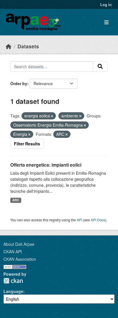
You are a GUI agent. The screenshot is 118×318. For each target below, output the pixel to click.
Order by (18, 83)
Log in (106, 4)
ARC (15, 200)
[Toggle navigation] (106, 22)
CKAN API (12, 251)
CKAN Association (19, 259)
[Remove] (52, 116)
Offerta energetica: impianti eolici (45, 164)
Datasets (28, 46)
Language (13, 291)
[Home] (8, 46)
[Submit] (100, 66)
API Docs (98, 219)
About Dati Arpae (18, 244)
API (79, 219)
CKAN (13, 281)
